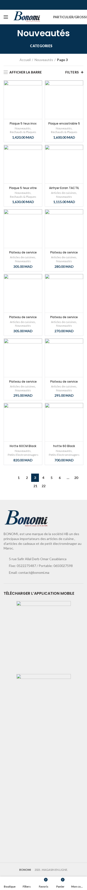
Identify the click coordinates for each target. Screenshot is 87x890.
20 (76, 478)
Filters (72, 72)
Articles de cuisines (63, 193)
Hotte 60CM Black (23, 446)
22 (43, 486)
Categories (41, 46)
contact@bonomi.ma (33, 572)
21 (35, 486)
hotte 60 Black (64, 446)
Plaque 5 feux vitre (23, 188)
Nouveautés (44, 60)
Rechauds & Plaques (23, 132)
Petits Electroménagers (23, 455)
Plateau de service (23, 252)
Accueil (25, 60)
